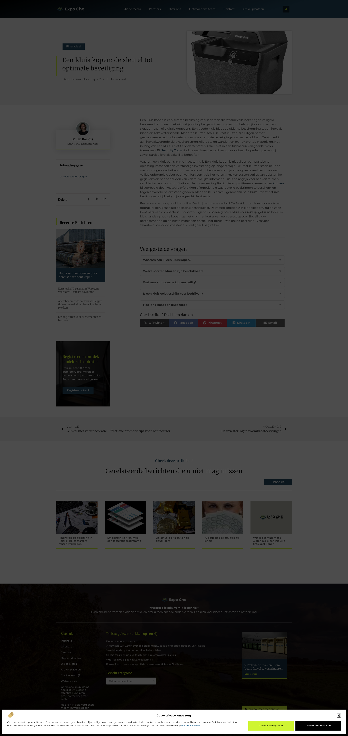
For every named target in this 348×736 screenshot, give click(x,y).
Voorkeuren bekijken (318, 725)
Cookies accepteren (271, 725)
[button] (339, 715)
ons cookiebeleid (190, 725)
